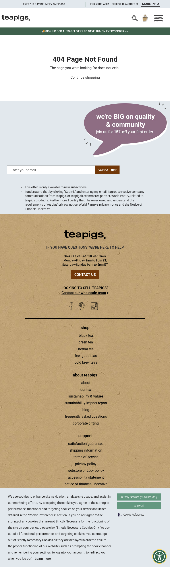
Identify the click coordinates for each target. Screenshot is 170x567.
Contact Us (85, 275)
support (85, 435)
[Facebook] (70, 306)
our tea (85, 390)
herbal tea (86, 349)
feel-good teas (86, 356)
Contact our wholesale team (84, 293)
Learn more (43, 558)
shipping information (86, 450)
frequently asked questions (86, 416)
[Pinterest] (81, 306)
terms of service (85, 457)
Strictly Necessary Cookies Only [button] (139, 497)
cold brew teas (86, 362)
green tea (86, 342)
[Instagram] (94, 306)
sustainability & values (85, 396)
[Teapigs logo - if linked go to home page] (15, 18)
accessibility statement (86, 477)
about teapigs (85, 375)
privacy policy (86, 464)
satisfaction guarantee (85, 444)
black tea (86, 335)
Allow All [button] (139, 505)
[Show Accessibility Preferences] (159, 556)
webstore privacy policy (86, 470)
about (85, 383)
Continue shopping (85, 77)
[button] (131, 514)
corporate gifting (86, 423)
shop (85, 327)
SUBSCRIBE (107, 170)
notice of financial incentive (85, 484)
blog (85, 410)
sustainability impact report (85, 403)
